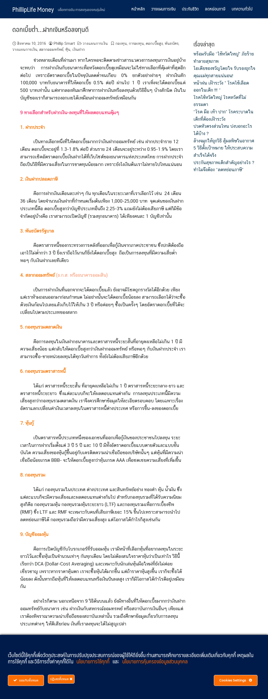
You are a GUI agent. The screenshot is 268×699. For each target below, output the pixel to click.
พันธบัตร (171, 43)
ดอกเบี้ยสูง (154, 43)
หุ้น (67, 49)
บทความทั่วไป (242, 8)
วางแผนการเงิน (163, 8)
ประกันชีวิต (190, 8)
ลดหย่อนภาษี (215, 8)
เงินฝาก (78, 49)
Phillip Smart (64, 43)
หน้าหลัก (138, 8)
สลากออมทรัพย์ (51, 49)
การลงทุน (136, 43)
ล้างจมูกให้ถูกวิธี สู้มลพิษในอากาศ (223, 140)
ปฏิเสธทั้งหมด (60, 679)
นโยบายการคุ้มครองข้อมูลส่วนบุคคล (155, 661)
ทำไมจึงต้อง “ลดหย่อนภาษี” (218, 169)
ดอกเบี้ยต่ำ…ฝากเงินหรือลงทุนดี (50, 29)
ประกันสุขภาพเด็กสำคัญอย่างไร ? (223, 162)
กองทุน (121, 43)
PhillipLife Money (33, 9)
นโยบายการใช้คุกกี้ (93, 661)
